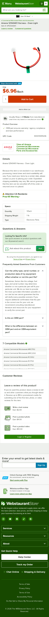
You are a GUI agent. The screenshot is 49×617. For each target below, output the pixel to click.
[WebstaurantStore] (24, 503)
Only (4, 87)
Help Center (24, 557)
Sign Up (41, 465)
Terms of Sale (24, 584)
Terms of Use (17, 259)
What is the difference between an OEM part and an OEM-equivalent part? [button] (21, 329)
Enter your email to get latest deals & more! (23, 459)
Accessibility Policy (24, 597)
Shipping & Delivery (34, 572)
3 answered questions (23, 29)
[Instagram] (3, 519)
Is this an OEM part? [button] (14, 318)
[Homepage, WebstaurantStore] (24, 3)
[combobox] (24, 10)
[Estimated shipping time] (42, 119)
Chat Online (12, 572)
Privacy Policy (30, 259)
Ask (40, 248)
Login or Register (24, 437)
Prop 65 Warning (11, 196)
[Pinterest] (30, 519)
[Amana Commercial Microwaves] (8, 147)
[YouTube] (10, 519)
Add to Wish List (24, 109)
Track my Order (24, 564)
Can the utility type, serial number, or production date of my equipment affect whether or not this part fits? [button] (22, 274)
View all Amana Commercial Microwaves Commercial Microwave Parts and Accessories (27, 147)
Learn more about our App (21, 494)
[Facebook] (17, 519)
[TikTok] (24, 519)
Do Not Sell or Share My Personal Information (24, 601)
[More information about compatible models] (26, 343)
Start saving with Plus (19, 480)
